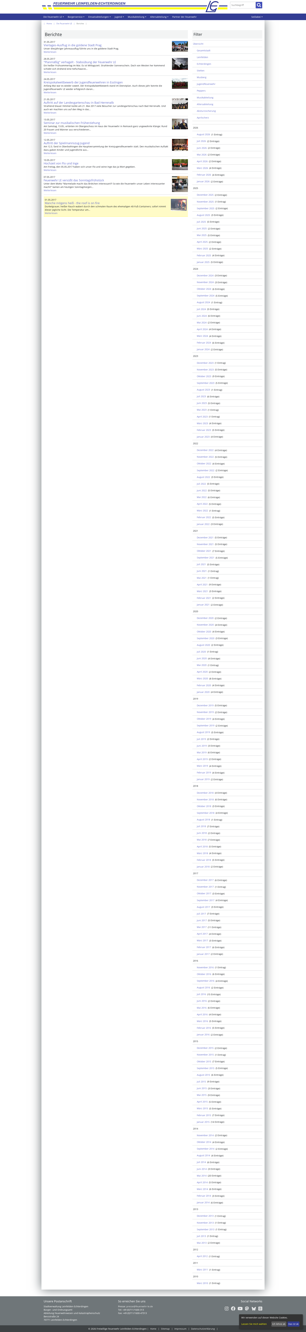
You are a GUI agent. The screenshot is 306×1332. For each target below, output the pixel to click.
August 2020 (203, 644)
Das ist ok (293, 1323)
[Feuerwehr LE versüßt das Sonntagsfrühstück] (180, 184)
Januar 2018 (203, 866)
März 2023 (202, 423)
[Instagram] (227, 1309)
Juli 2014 (201, 1162)
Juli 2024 (201, 309)
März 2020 (202, 678)
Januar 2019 (203, 779)
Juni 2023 (202, 403)
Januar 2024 (203, 349)
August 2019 (203, 732)
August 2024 (203, 302)
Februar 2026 (204, 174)
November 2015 (205, 1054)
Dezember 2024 (205, 275)
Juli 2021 (201, 564)
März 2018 (202, 853)
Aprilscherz (203, 117)
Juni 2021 (202, 570)
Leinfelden (202, 57)
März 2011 (202, 1269)
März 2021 (202, 591)
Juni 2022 (202, 490)
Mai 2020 (202, 665)
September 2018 (205, 812)
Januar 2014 (203, 1202)
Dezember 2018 (205, 792)
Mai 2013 (202, 1242)
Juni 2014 (202, 1168)
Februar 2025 (204, 255)
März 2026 (202, 168)
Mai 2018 (202, 839)
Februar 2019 (204, 772)
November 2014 (205, 1135)
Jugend (120, 17)
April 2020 (202, 671)
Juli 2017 (201, 913)
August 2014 (203, 1155)
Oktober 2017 (204, 893)
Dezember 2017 (205, 880)
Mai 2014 (202, 1175)
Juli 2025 (201, 221)
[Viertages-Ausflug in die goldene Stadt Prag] (180, 46)
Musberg (201, 77)
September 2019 (205, 725)
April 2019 (202, 759)
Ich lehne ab (278, 1323)
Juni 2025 (202, 228)
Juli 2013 (201, 1236)
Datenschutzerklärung (203, 1328)
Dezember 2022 (205, 450)
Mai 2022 (202, 497)
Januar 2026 (203, 181)
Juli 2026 (201, 141)
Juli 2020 (201, 651)
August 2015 (203, 1074)
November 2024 (205, 282)
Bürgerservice (76, 17)
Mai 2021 (202, 577)
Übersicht (198, 43)
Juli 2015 (201, 1081)
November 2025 (205, 201)
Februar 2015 (204, 1115)
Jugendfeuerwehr (206, 83)
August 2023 (203, 389)
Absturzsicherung (206, 110)
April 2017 (202, 933)
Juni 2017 (202, 920)
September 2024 (205, 295)
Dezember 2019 (205, 705)
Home (49, 23)
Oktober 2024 (204, 288)
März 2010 (202, 1283)
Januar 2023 (203, 436)
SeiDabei (257, 17)
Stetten (200, 70)
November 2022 (205, 456)
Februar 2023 (204, 430)
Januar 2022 (203, 524)
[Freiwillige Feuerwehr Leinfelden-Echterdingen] (129, 6)
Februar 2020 (204, 685)
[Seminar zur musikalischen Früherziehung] (180, 124)
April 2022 (202, 503)
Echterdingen (204, 63)
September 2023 (205, 382)
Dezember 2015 (205, 1047)
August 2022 (203, 477)
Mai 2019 (202, 752)
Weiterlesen (50, 51)
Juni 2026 (202, 147)
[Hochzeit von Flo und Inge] (180, 164)
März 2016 (202, 1021)
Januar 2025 (203, 262)
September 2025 (205, 208)
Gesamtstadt (203, 50)
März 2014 (202, 1189)
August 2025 (203, 215)
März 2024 (202, 335)
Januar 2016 (203, 1034)
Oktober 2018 (204, 806)
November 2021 (205, 544)
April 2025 (202, 241)
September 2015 (205, 1068)
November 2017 (205, 886)
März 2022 (202, 510)
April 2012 (202, 1256)
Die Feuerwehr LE (54, 17)
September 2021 (205, 557)
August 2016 (203, 987)
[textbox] (242, 5)
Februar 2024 (204, 342)
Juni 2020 (202, 658)
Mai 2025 (202, 235)
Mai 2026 (202, 154)
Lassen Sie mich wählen (254, 1323)
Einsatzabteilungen (100, 17)
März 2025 (202, 248)
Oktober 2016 (204, 974)
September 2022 (205, 470)
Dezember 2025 (205, 194)
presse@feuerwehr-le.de (139, 1306)
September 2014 (205, 1148)
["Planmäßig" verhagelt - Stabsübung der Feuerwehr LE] (180, 64)
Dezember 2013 (205, 1215)
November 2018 (205, 799)
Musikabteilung (137, 17)
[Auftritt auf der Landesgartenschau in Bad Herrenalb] (180, 103)
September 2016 (205, 980)
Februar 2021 (204, 597)
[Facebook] (232, 1309)
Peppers (201, 90)
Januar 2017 (203, 954)
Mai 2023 (202, 409)
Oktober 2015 (204, 1061)
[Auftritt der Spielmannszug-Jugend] (180, 145)
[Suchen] (259, 5)
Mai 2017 (202, 927)
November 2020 (205, 624)
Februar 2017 (204, 947)
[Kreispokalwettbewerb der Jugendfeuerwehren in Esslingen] (180, 83)
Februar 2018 (204, 859)
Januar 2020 (203, 692)
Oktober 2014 (204, 1142)
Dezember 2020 (205, 618)
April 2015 (202, 1101)
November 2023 (205, 369)
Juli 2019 (201, 739)
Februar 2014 (204, 1195)
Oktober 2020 (204, 631)
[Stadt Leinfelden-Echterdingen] (215, 6)
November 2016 (205, 967)
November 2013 (205, 1222)
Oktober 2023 (204, 376)
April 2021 (202, 584)
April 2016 (202, 1014)
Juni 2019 (202, 745)
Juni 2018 (202, 832)
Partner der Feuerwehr (184, 16)
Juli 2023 (201, 396)
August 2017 (203, 906)
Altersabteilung (159, 17)
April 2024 (202, 329)
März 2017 (202, 940)
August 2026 (203, 134)
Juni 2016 (202, 1000)
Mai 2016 (202, 1007)
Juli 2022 (201, 483)
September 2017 (205, 900)
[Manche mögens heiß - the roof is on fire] (179, 205)
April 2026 (202, 161)
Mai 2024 (202, 322)
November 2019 (205, 712)
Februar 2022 (204, 517)
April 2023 (202, 416)
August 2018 (203, 819)
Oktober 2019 (204, 718)
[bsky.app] (253, 1309)
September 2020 (205, 638)
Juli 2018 (201, 826)
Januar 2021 (203, 604)
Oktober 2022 (204, 463)
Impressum (180, 1328)
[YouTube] (239, 1309)
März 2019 (202, 765)
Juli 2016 (201, 994)
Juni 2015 (202, 1088)
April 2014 (202, 1182)
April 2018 (202, 846)
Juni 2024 (202, 315)
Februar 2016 (204, 1027)
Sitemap (165, 1328)
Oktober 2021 (204, 550)
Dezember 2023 (205, 362)
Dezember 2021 (205, 537)
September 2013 (205, 1229)
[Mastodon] (246, 1309)
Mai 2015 (202, 1094)
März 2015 (202, 1108)
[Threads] (259, 1309)
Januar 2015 (203, 1121)
